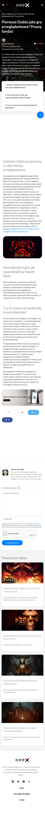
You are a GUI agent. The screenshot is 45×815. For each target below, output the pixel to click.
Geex (4, 14)
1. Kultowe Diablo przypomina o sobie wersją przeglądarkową (21, 86)
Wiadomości (11, 14)
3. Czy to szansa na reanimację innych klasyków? (21, 106)
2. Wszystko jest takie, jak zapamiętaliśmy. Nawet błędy (18, 96)
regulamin (36, 523)
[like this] (40, 44)
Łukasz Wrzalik (8, 44)
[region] (22, 137)
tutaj (40, 527)
